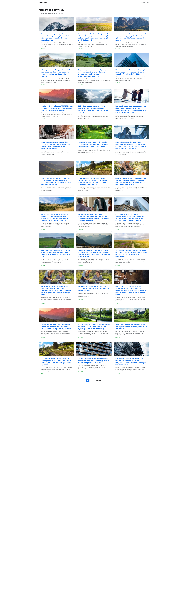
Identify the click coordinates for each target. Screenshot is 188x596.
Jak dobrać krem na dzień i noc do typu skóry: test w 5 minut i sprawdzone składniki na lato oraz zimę (93, 288)
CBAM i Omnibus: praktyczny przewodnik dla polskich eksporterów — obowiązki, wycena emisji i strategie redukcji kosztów (56, 327)
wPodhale (43, 2)
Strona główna (145, 2)
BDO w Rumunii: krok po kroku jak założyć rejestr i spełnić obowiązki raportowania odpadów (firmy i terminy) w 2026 (130, 72)
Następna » (98, 380)
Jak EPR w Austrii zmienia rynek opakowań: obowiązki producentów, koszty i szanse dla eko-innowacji (131, 327)
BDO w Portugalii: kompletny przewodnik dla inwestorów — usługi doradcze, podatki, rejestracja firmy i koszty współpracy (94, 327)
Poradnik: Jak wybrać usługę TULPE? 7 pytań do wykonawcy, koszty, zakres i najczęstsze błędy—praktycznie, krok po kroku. (57, 108)
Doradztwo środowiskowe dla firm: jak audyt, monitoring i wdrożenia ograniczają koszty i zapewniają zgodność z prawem (94, 361)
